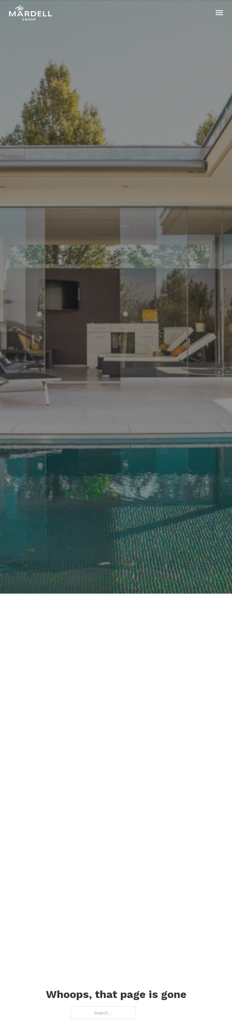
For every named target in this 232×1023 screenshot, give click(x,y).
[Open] (219, 12)
